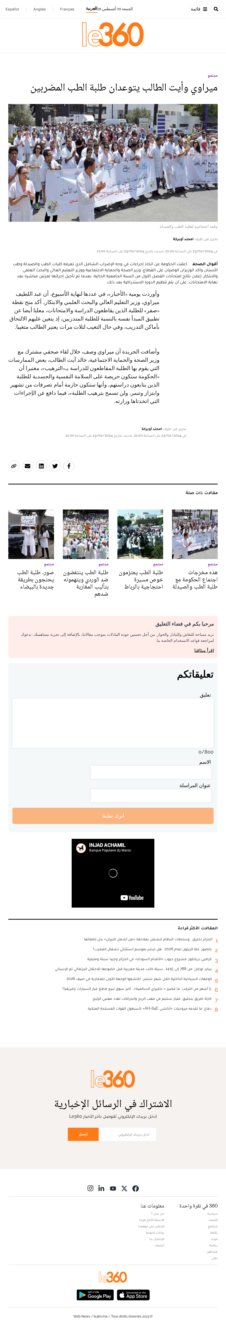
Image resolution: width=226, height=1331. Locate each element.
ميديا (214, 1239)
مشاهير (212, 1251)
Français (67, 9)
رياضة (213, 1245)
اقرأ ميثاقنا (204, 650)
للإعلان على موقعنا (151, 1226)
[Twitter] (124, 1188)
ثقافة (214, 1232)
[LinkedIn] (101, 1188)
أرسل (83, 1134)
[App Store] (133, 1294)
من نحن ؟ (157, 1213)
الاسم (205, 762)
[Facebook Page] (135, 1188)
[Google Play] (95, 1294)
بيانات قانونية (155, 1232)
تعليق (205, 695)
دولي (215, 1258)
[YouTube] (113, 1188)
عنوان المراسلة (195, 785)
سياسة (212, 1213)
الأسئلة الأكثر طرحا (151, 1220)
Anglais (39, 9)
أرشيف (159, 1245)
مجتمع (213, 76)
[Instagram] (90, 1188)
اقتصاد (213, 1220)
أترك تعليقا (113, 816)
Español (12, 9)
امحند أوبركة (183, 239)
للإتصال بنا (156, 1239)
